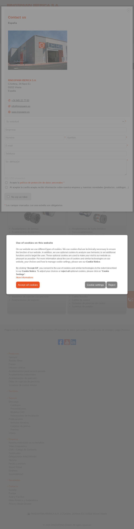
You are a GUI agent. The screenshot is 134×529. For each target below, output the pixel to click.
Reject (111, 284)
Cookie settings (95, 284)
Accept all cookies (28, 284)
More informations (24, 277)
